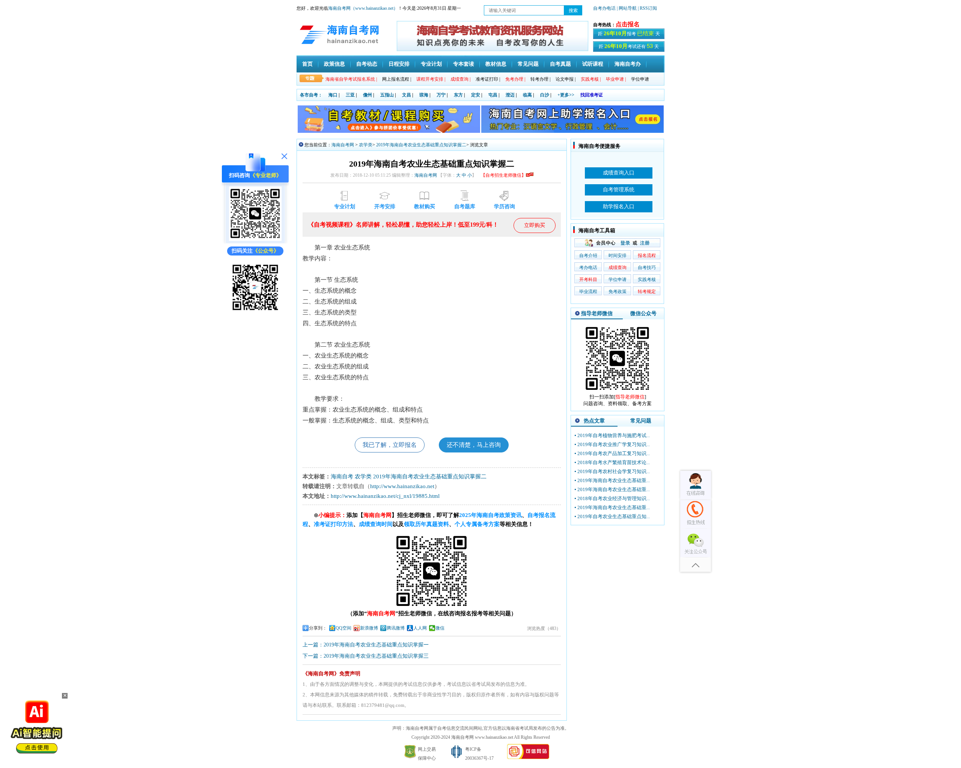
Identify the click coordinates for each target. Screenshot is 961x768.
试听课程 (592, 64)
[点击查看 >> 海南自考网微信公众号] (255, 312)
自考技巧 (647, 267)
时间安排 (618, 255)
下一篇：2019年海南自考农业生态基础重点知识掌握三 (366, 656)
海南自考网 (342, 144)
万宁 (441, 95)
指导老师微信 (597, 313)
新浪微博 (369, 628)
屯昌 (492, 95)
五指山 (387, 95)
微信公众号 (643, 313)
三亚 (350, 95)
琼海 (423, 95)
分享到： (318, 628)
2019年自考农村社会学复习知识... (613, 471)
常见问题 (528, 64)
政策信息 (334, 64)
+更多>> (565, 95)
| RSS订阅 (647, 8)
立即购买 (534, 225)
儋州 (367, 95)
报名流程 (647, 255)
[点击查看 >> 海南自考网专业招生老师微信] (255, 239)
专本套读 (463, 64)
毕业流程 (588, 291)
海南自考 (342, 476)
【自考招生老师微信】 (503, 175)
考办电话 (588, 267)
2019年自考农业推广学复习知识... (613, 444)
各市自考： (311, 95)
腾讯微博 (396, 628)
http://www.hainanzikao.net (402, 486)
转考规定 (647, 291)
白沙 (544, 95)
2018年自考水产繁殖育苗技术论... (613, 462)
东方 (458, 95)
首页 (307, 64)
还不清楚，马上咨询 (474, 445)
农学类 (365, 144)
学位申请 (640, 79)
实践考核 (647, 279)
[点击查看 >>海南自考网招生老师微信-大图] (617, 392)
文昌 (406, 95)
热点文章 (594, 421)
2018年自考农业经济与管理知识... (613, 498)
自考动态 (366, 64)
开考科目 (588, 279)
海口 (332, 95)
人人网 (420, 628)
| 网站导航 (627, 8)
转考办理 (540, 79)
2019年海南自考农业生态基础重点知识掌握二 (421, 144)
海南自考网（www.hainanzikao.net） (363, 8)
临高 (527, 95)
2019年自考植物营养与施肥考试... (613, 435)
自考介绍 (588, 255)
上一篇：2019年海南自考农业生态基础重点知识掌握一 (366, 645)
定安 (475, 95)
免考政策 (618, 291)
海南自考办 (628, 64)
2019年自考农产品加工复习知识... (613, 453)
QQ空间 (343, 628)
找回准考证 (591, 95)
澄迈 (510, 95)
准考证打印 (488, 79)
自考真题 (560, 64)
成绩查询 (618, 267)
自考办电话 (604, 8)
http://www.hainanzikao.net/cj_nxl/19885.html (385, 496)
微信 (439, 628)
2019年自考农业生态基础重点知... (613, 516)
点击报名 (628, 24)
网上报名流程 (396, 79)
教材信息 (495, 64)
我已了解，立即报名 (390, 445)
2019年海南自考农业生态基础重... (613, 480)
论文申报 (565, 79)
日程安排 (399, 64)
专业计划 (431, 64)
